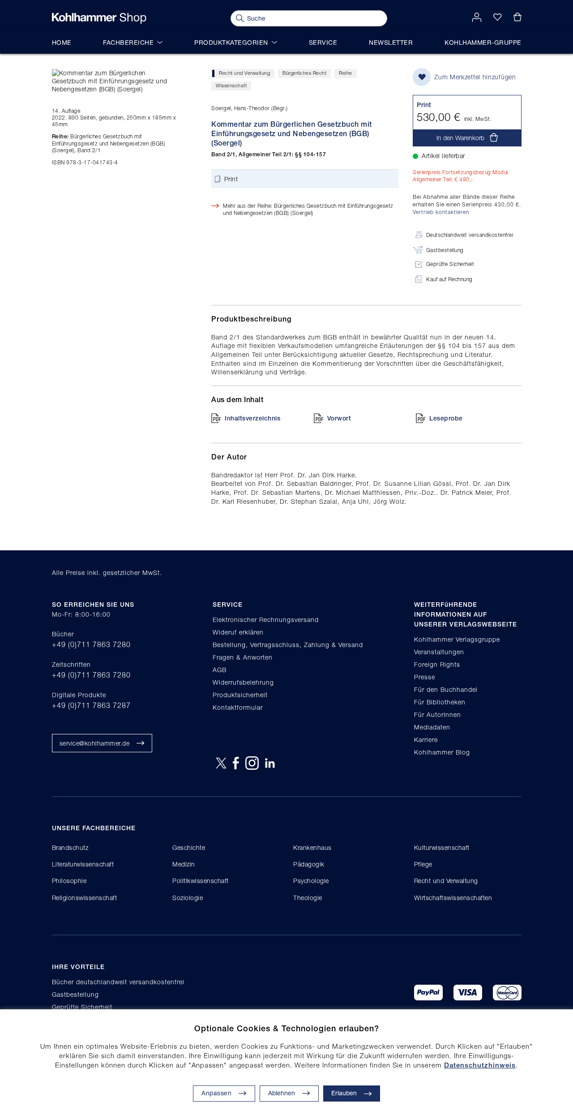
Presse (424, 677)
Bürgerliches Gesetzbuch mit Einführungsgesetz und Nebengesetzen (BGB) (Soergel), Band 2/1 (109, 143)
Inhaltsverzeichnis (252, 418)
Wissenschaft (231, 85)
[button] (289, 1093)
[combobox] (309, 18)
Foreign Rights (437, 664)
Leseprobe (446, 418)
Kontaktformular (238, 707)
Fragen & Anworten (243, 657)
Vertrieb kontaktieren (441, 212)
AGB (220, 669)
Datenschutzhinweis (480, 1065)
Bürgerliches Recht (304, 73)
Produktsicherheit (240, 695)
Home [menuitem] (62, 42)
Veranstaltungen (439, 652)
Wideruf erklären (238, 632)
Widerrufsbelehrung (243, 682)
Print (231, 179)
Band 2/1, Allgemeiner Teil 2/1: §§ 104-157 (268, 154)
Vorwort (339, 418)
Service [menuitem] (323, 42)
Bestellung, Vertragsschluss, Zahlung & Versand (288, 644)
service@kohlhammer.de (95, 743)
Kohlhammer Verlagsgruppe (457, 639)
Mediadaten (432, 727)
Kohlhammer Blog (442, 752)
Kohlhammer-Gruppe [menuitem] (483, 42)
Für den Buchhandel (446, 689)
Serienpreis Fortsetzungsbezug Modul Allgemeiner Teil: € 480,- (460, 175)
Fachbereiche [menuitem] (128, 42)
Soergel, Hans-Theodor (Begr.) (249, 108)
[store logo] (99, 18)
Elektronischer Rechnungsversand (266, 619)
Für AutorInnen (437, 714)
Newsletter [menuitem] (391, 42)
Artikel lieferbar (443, 155)
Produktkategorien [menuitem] (231, 42)
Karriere (426, 739)
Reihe (345, 73)
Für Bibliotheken (440, 702)
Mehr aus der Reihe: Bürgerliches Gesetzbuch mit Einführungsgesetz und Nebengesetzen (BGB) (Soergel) (308, 209)
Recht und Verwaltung (244, 73)
